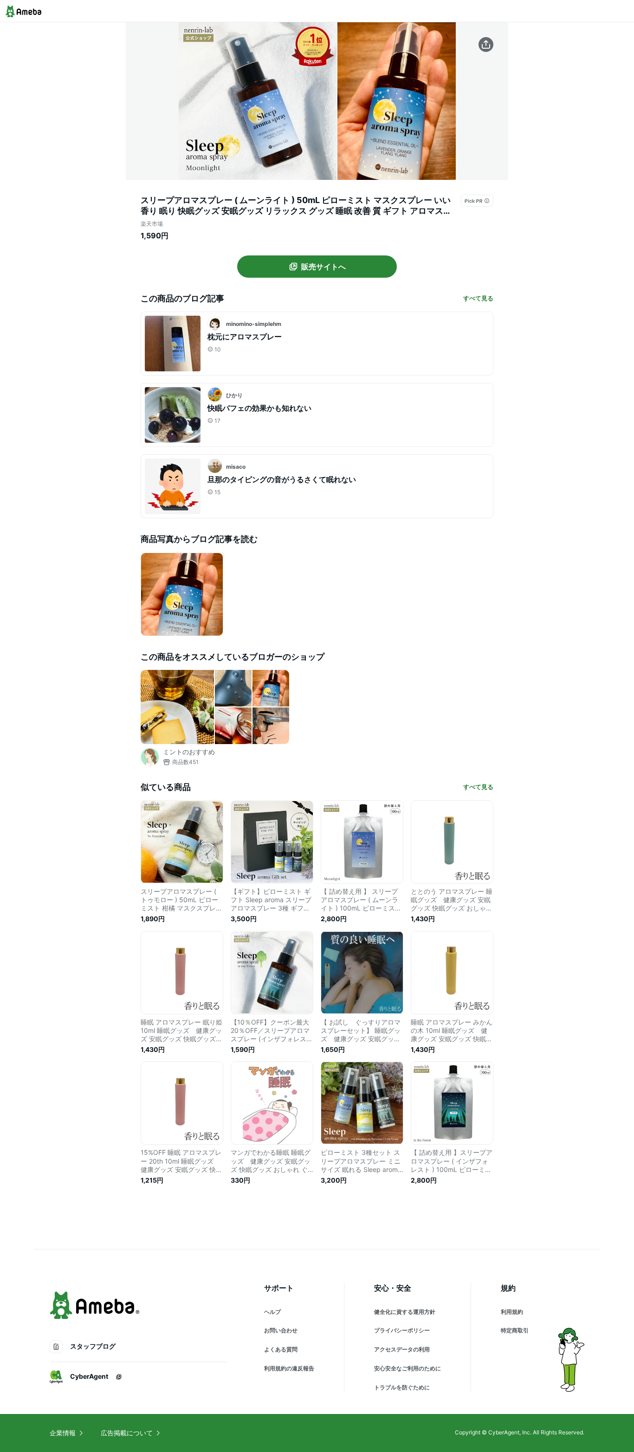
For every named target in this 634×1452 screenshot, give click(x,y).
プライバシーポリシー (402, 1330)
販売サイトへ (323, 266)
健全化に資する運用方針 (404, 1311)
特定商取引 (515, 1330)
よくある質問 (281, 1349)
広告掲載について (127, 1433)
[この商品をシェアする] (486, 44)
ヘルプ (272, 1311)
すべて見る (478, 298)
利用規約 (512, 1311)
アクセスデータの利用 (402, 1349)
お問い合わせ (281, 1330)
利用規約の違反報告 (289, 1368)
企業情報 (63, 1433)
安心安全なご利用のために (407, 1368)
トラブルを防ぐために (402, 1387)
